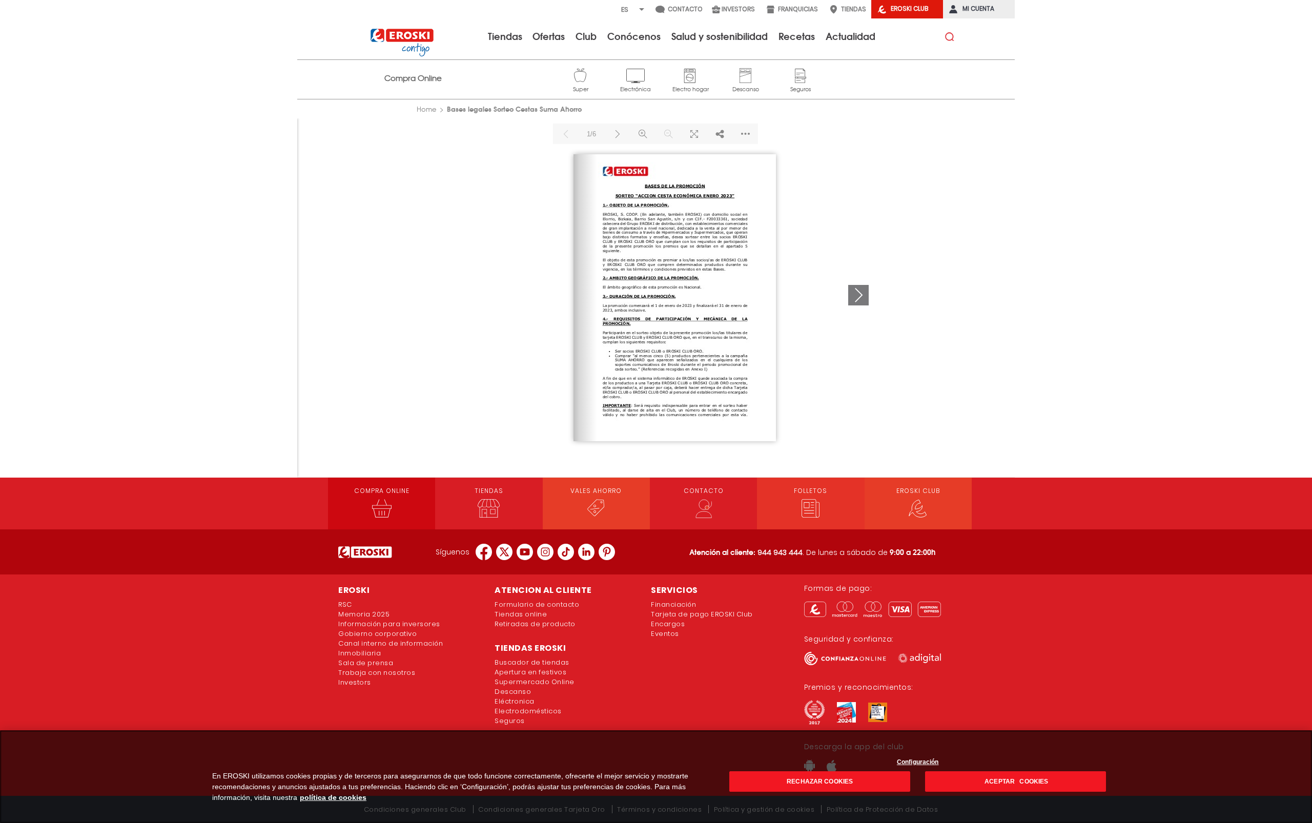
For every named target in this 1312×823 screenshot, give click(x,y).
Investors (354, 682)
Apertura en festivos (530, 672)
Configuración (918, 762)
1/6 (591, 134)
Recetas (796, 35)
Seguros (800, 74)
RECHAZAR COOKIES (820, 781)
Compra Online (413, 78)
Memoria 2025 (363, 614)
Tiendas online (521, 614)
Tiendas (505, 35)
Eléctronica (515, 701)
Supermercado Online (535, 682)
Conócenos (634, 35)
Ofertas (548, 35)
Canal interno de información (390, 643)
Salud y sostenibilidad (719, 35)
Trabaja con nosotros (376, 672)
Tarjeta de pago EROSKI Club (702, 614)
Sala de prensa (365, 663)
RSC (345, 604)
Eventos (665, 634)
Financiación (673, 604)
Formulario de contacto (537, 604)
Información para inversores (389, 624)
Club (586, 35)
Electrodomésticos (528, 711)
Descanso (746, 74)
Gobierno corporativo (377, 634)
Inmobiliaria (359, 653)
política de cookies (333, 797)
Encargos (668, 624)
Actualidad (850, 35)
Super (580, 74)
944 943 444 (780, 552)
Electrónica (635, 74)
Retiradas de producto (535, 624)
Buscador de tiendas (532, 662)
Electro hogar (691, 74)
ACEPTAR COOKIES (1015, 781)
